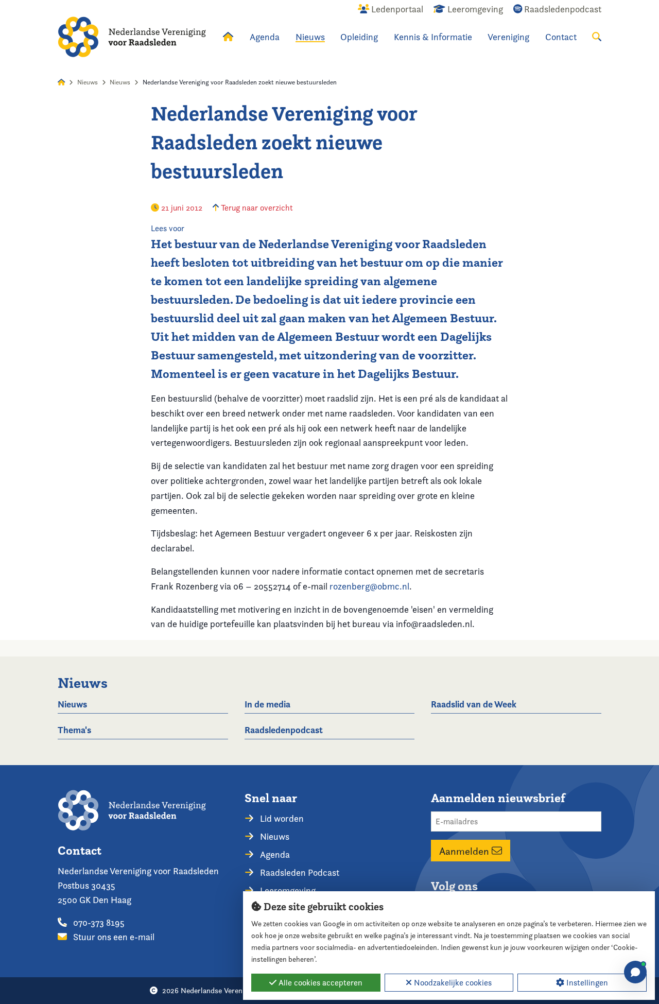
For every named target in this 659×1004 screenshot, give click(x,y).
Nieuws (310, 36)
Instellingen (586, 983)
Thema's (74, 730)
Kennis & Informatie (433, 36)
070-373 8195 (98, 922)
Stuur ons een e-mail (112, 936)
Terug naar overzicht (256, 208)
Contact (561, 36)
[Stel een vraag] (635, 972)
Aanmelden (465, 850)
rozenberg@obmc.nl (369, 586)
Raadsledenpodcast (284, 730)
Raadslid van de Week (473, 704)
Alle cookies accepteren (319, 983)
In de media (267, 704)
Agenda (265, 36)
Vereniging (508, 36)
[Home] (132, 36)
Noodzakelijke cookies (452, 983)
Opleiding (359, 36)
